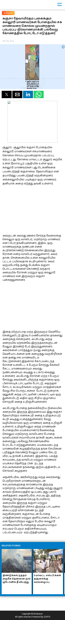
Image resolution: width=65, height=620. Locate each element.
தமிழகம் (8, 13)
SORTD (47, 616)
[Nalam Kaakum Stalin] (33, 142)
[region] (27, 209)
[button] (7, 94)
